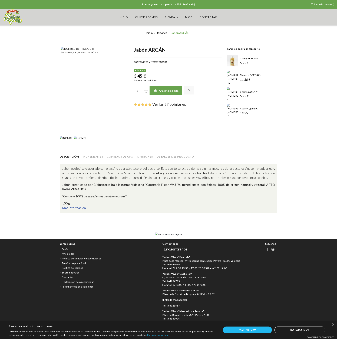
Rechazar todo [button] (299, 329)
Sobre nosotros (71, 272)
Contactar (68, 277)
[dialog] (168, 330)
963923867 (173, 305)
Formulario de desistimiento (78, 286)
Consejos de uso (120, 156)
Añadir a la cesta (169, 90)
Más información (74, 208)
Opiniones (145, 156)
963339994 (173, 318)
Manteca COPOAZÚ (250, 75)
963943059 (173, 264)
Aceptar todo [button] (247, 329)
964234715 (173, 281)
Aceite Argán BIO (249, 108)
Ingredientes (92, 156)
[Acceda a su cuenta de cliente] (323, 17)
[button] (171, 17)
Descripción (69, 156)
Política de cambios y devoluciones (81, 258)
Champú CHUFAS (249, 58)
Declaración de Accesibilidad (78, 281)
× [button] (333, 324)
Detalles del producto (175, 156)
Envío (65, 249)
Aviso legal (68, 253)
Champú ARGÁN (248, 91)
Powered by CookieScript (320, 337)
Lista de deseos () (324, 4)
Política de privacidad (74, 263)
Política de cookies (72, 267)
